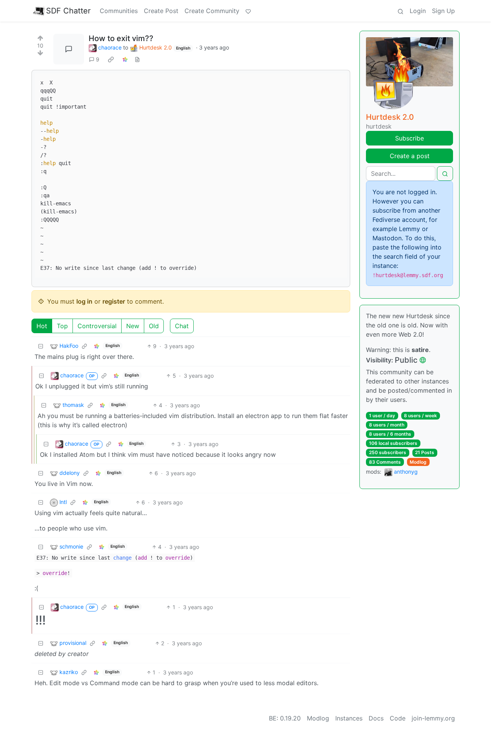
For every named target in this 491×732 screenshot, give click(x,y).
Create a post (410, 156)
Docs (376, 718)
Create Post (161, 11)
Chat (182, 326)
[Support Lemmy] (248, 10)
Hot (41, 326)
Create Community (212, 11)
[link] (111, 59)
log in (84, 301)
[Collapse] (41, 346)
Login (418, 11)
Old (154, 326)
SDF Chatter (68, 10)
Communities (119, 11)
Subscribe (409, 138)
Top (62, 326)
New (132, 326)
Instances (348, 718)
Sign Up (443, 11)
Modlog (418, 462)
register (113, 301)
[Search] (400, 10)
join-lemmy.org (433, 718)
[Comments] (68, 49)
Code (397, 718)
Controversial (97, 326)
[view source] (137, 59)
